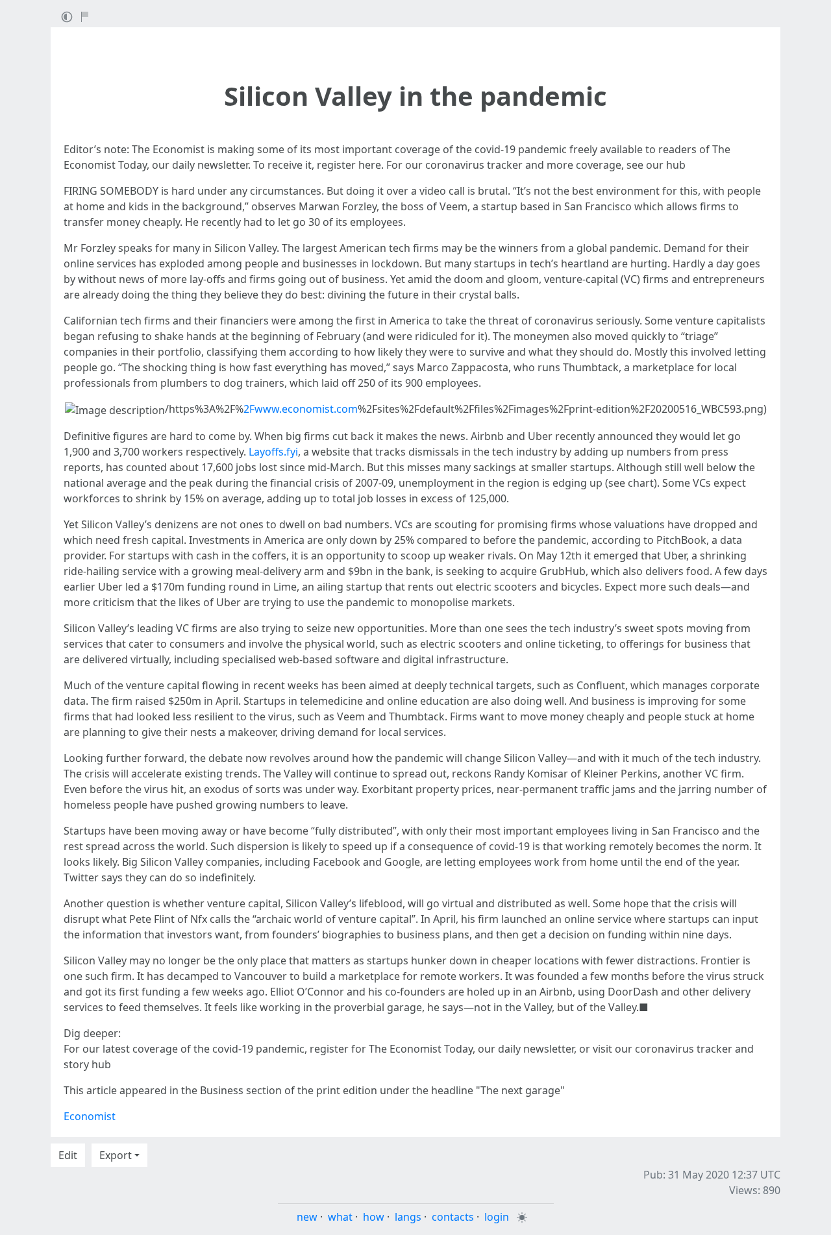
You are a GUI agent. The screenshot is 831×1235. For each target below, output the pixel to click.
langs (408, 1217)
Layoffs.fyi (273, 452)
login (496, 1217)
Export (115, 1155)
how (373, 1217)
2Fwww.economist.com (300, 409)
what (340, 1217)
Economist (90, 1116)
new (307, 1217)
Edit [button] (67, 1155)
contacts (453, 1217)
